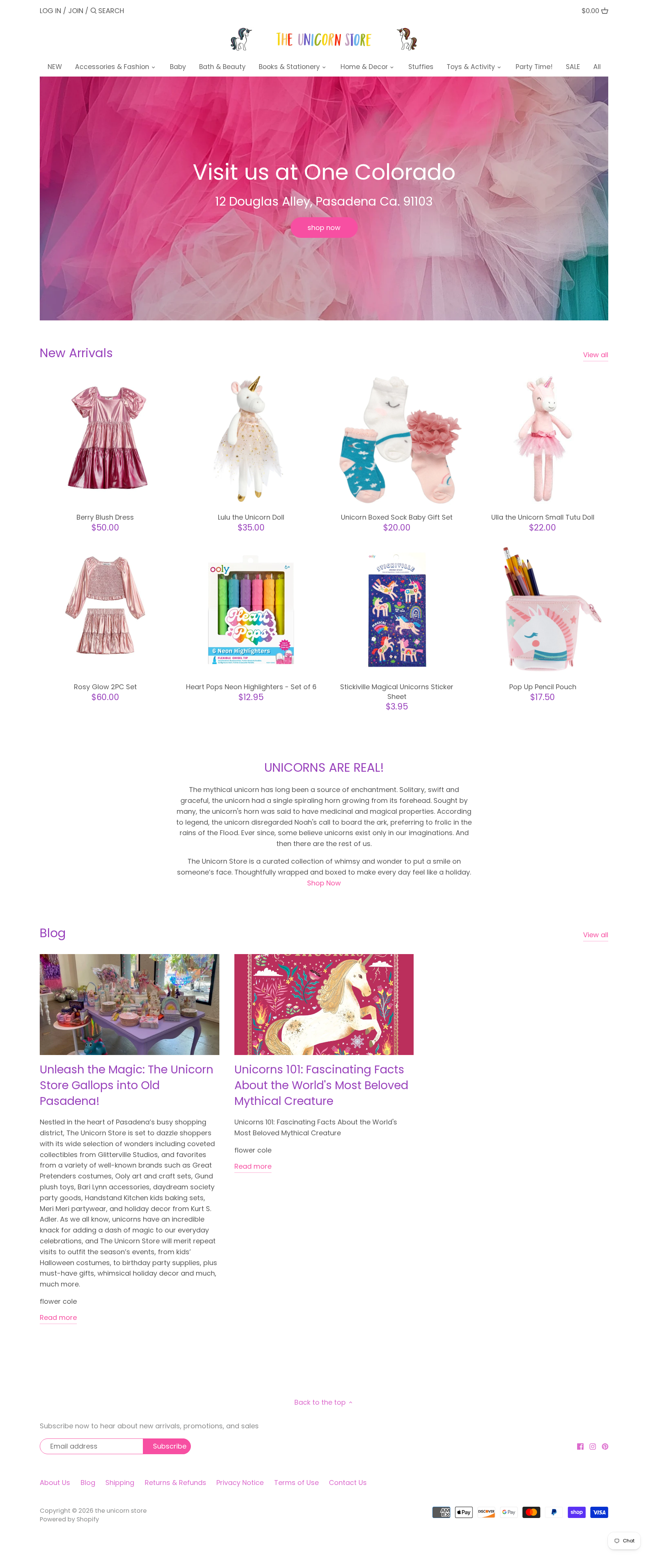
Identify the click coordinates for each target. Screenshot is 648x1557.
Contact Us (348, 1482)
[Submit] (93, 12)
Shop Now (324, 883)
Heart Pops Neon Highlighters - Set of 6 (251, 686)
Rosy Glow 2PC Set (105, 686)
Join (75, 10)
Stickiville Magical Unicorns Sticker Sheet (396, 691)
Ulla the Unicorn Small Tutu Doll (542, 517)
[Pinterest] (605, 1446)
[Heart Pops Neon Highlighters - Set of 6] (251, 609)
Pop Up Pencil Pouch (542, 686)
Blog (53, 932)
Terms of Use (296, 1482)
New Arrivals (76, 352)
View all (595, 354)
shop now (324, 227)
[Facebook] (580, 1446)
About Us (55, 1482)
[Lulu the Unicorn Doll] (251, 439)
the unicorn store (121, 1510)
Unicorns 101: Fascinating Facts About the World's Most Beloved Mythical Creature (321, 1085)
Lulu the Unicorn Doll (251, 517)
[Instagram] (593, 1446)
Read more (58, 1317)
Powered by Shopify (69, 1519)
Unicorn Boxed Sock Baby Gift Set (397, 517)
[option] (324, 198)
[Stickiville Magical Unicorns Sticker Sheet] (397, 609)
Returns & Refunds (175, 1482)
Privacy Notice (240, 1482)
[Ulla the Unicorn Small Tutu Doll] (542, 439)
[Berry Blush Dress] (105, 439)
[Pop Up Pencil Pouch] (542, 609)
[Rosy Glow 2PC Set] (105, 609)
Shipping (119, 1482)
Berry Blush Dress (105, 517)
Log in (50, 10)
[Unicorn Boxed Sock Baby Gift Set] (397, 439)
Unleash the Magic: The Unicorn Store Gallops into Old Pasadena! (126, 1085)
